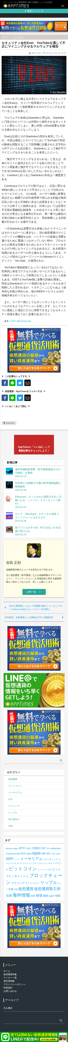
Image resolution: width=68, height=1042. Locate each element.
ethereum (56, 848)
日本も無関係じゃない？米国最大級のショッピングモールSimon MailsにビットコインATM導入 (35, 607)
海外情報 (21, 895)
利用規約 (7, 987)
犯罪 (33, 896)
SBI (43, 853)
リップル (12, 812)
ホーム (5, 37)
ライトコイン (32, 883)
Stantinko (10, 423)
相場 (39, 895)
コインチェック (50, 859)
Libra (28, 853)
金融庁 (52, 896)
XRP (9, 859)
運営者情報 (9, 981)
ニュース (18, 37)
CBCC (29, 848)
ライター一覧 (10, 977)
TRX (53, 854)
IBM (18, 854)
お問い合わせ (10, 991)
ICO (10, 799)
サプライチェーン (24, 863)
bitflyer (16, 848)
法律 (9, 895)
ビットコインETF (45, 870)
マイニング (13, 806)
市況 (10, 826)
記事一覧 (34, 591)
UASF (58, 854)
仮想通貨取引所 (47, 889)
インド (17, 859)
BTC (22, 848)
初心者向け (13, 819)
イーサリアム (15, 792)
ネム (50, 863)
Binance (9, 848)
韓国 (57, 895)
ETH (48, 848)
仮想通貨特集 (10, 974)
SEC (48, 853)
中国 (10, 889)
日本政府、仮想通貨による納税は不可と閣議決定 (29, 617)
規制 (45, 895)
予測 (16, 889)
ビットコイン (15, 786)
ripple (36, 853)
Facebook (11, 854)
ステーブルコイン (40, 863)
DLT (44, 848)
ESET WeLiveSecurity (20, 321)
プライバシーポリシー (14, 984)
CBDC (36, 848)
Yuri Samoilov (59, 92)
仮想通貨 (12, 779)
